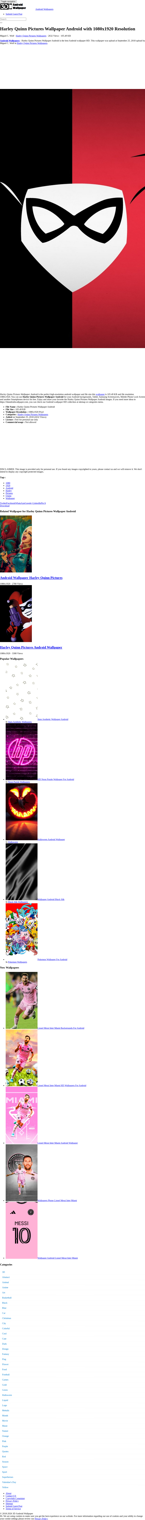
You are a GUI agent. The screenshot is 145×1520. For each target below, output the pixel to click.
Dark (4, 1344)
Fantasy (5, 1354)
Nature (5, 1431)
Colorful (6, 1328)
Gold (4, 1385)
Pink (4, 1441)
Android (9, 488)
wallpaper (100, 394)
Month (5, 1415)
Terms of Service (13, 1508)
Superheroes (7, 1477)
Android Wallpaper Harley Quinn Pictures (31, 578)
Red (4, 1456)
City (4, 1323)
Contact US (11, 1496)
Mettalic (5, 1410)
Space (5, 1467)
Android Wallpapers (44, 9)
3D (3, 1272)
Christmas (6, 1318)
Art (3, 1292)
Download (4, 506)
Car (3, 1313)
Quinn (8, 496)
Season (5, 1461)
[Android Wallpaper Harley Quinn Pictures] (16, 571)
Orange (5, 1436)
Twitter (3, 503)
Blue (4, 1308)
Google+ (29, 503)
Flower (5, 1364)
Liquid (5, 1400)
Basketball (6, 1297)
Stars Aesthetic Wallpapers (20, 722)
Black (4, 1303)
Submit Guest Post (14, 14)
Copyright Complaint (15, 1498)
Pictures (9, 493)
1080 (8, 483)
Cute (4, 1338)
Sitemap (9, 1503)
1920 (8, 485)
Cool (4, 1333)
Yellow (5, 1487)
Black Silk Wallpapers (18, 902)
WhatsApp (20, 503)
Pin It (43, 503)
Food (4, 1369)
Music (5, 1426)
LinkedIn (37, 503)
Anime (5, 1287)
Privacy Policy (12, 1501)
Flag (4, 1359)
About (8, 1493)
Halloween (13, 842)
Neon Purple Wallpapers (19, 782)
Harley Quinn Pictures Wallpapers (31, 36)
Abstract (6, 1277)
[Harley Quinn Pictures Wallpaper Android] (72, 219)
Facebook (10, 503)
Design (5, 1349)
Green (5, 1390)
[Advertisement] (72, 67)
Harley (9, 490)
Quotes (5, 1451)
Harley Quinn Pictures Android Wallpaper (31, 647)
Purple (5, 1446)
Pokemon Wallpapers (17, 962)
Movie (5, 1420)
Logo (4, 1405)
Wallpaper (10, 498)
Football (5, 1374)
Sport (4, 1472)
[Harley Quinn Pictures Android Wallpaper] (16, 641)
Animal (5, 1282)
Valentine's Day (9, 1482)
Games (5, 1379)
